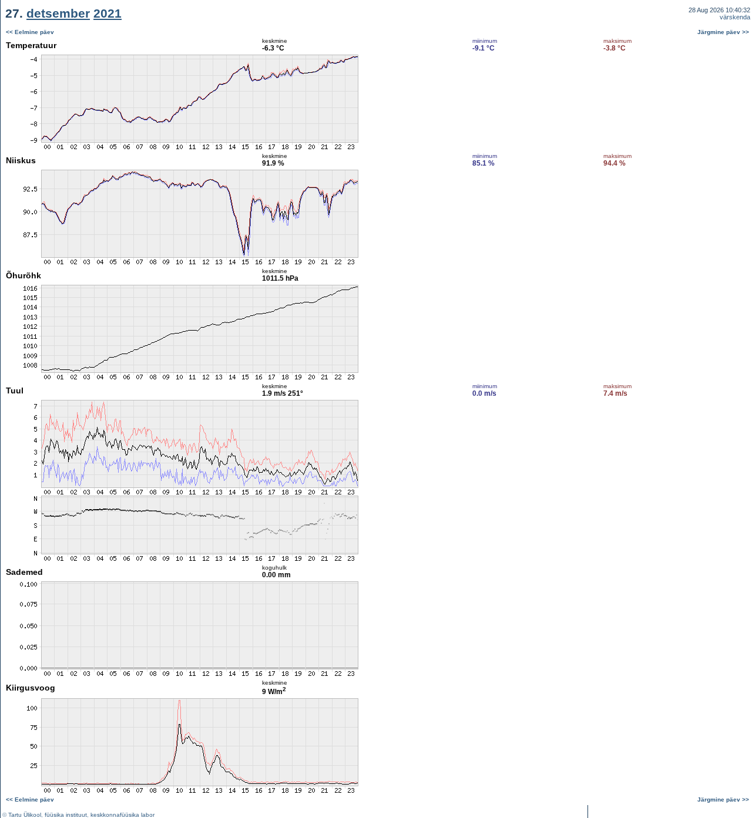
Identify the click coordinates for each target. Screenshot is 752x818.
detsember (58, 13)
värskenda (735, 17)
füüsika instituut (66, 815)
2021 (107, 13)
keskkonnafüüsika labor (122, 815)
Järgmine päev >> (723, 32)
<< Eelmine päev (30, 32)
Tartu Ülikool (24, 815)
